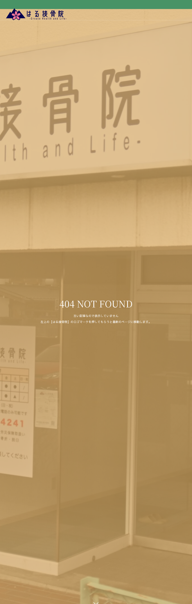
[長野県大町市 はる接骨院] (36, 14)
